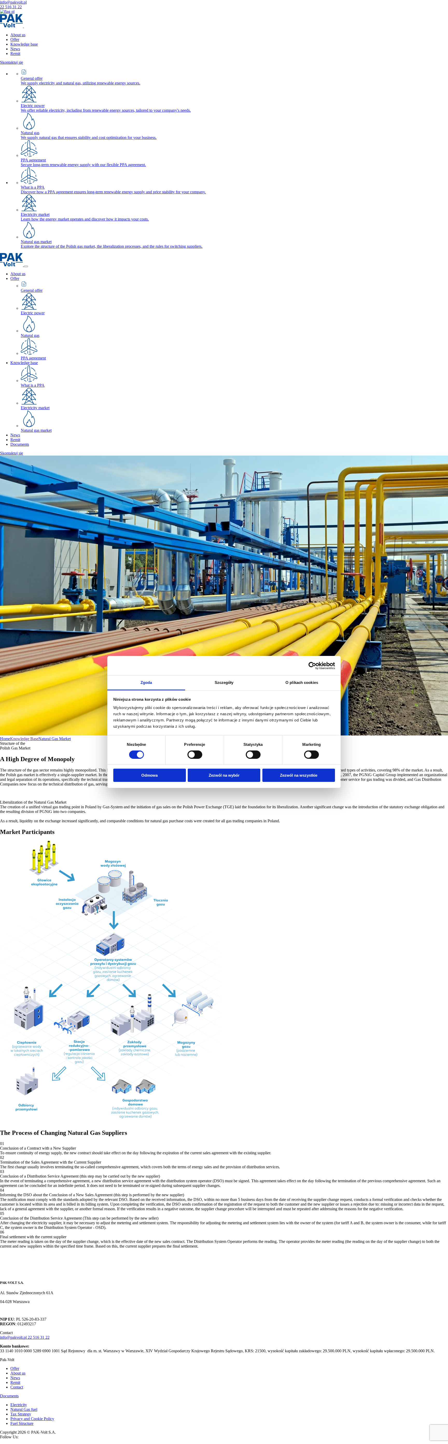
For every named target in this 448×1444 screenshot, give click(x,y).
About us (17, 1373)
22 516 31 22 (11, 7)
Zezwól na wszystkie (298, 775)
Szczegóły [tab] (224, 682)
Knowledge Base (24, 739)
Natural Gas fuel (23, 1409)
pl (12, 11)
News (15, 1378)
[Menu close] (26, 266)
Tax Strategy (20, 1414)
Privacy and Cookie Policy (32, 1419)
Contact (16, 1387)
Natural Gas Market (54, 739)
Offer (14, 1368)
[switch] (194, 755)
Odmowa (149, 775)
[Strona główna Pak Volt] (17, 1272)
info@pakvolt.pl (13, 2)
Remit (15, 1382)
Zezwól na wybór (224, 775)
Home (5, 739)
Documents (9, 1396)
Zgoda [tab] (146, 682)
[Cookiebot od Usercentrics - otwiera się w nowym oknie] (312, 665)
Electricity (18, 1405)
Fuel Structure (21, 1423)
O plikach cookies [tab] (301, 682)
